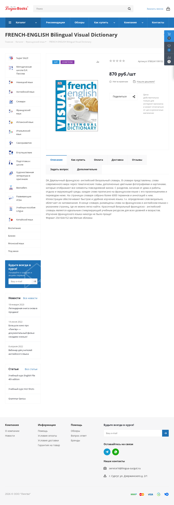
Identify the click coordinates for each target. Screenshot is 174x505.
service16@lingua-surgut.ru (125, 468)
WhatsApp (115, 451)
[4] (120, 61)
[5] (123, 61)
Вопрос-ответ (79, 435)
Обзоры (75, 430)
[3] (117, 61)
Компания (12, 425)
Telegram (107, 451)
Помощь (43, 430)
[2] (114, 61)
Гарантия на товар (49, 445)
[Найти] (129, 8)
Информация (47, 425)
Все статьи (31, 369)
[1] (110, 61)
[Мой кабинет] (168, 9)
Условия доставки (48, 440)
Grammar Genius (17, 398)
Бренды (75, 440)
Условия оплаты (47, 435)
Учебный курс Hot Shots (21, 388)
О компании (12, 430)
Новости (10, 435)
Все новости (30, 298)
